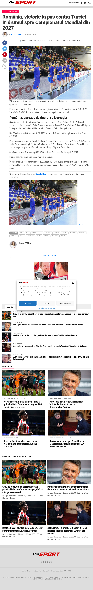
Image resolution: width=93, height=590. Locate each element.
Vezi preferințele (65, 303)
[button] (73, 282)
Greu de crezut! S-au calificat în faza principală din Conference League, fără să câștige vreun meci (51, 315)
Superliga (30, 235)
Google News (41, 174)
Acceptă (28, 303)
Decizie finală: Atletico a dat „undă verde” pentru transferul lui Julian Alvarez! (45, 335)
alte (27, 233)
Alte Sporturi (10, 398)
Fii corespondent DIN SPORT (61, 571)
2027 (21, 233)
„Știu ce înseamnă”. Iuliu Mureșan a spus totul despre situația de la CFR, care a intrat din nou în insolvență (51, 358)
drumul (56, 233)
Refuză (46, 303)
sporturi (14, 235)
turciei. (46, 235)
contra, (48, 233)
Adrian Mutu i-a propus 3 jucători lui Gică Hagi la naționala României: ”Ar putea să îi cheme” (50, 346)
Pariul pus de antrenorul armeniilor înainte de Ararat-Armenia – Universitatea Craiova (48, 324)
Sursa (80, 224)
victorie (55, 235)
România (82, 233)
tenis (39, 235)
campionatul (37, 233)
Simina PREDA (17, 34)
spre (22, 235)
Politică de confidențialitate (46, 308)
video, (63, 235)
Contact (46, 571)
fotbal (64, 233)
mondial (73, 233)
